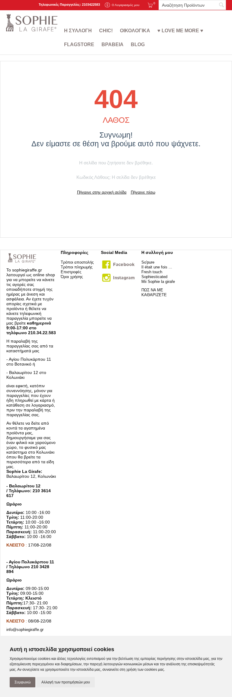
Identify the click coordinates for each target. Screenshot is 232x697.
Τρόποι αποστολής (77, 262)
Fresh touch (151, 272)
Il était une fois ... (156, 267)
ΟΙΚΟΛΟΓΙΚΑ (135, 30)
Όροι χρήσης (72, 276)
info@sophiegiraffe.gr (25, 629)
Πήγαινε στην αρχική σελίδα (102, 192)
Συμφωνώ (22, 682)
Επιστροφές (71, 272)
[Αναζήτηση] (221, 5)
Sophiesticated (154, 276)
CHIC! (106, 30)
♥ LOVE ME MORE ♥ (180, 30)
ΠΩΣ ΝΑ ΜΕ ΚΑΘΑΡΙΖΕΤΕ (154, 292)
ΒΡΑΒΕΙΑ (113, 44)
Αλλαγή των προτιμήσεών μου (65, 682)
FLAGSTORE (79, 44)
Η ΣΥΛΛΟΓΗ (78, 30)
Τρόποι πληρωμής (76, 267)
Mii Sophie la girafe (158, 281)
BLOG (138, 44)
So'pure (147, 262)
